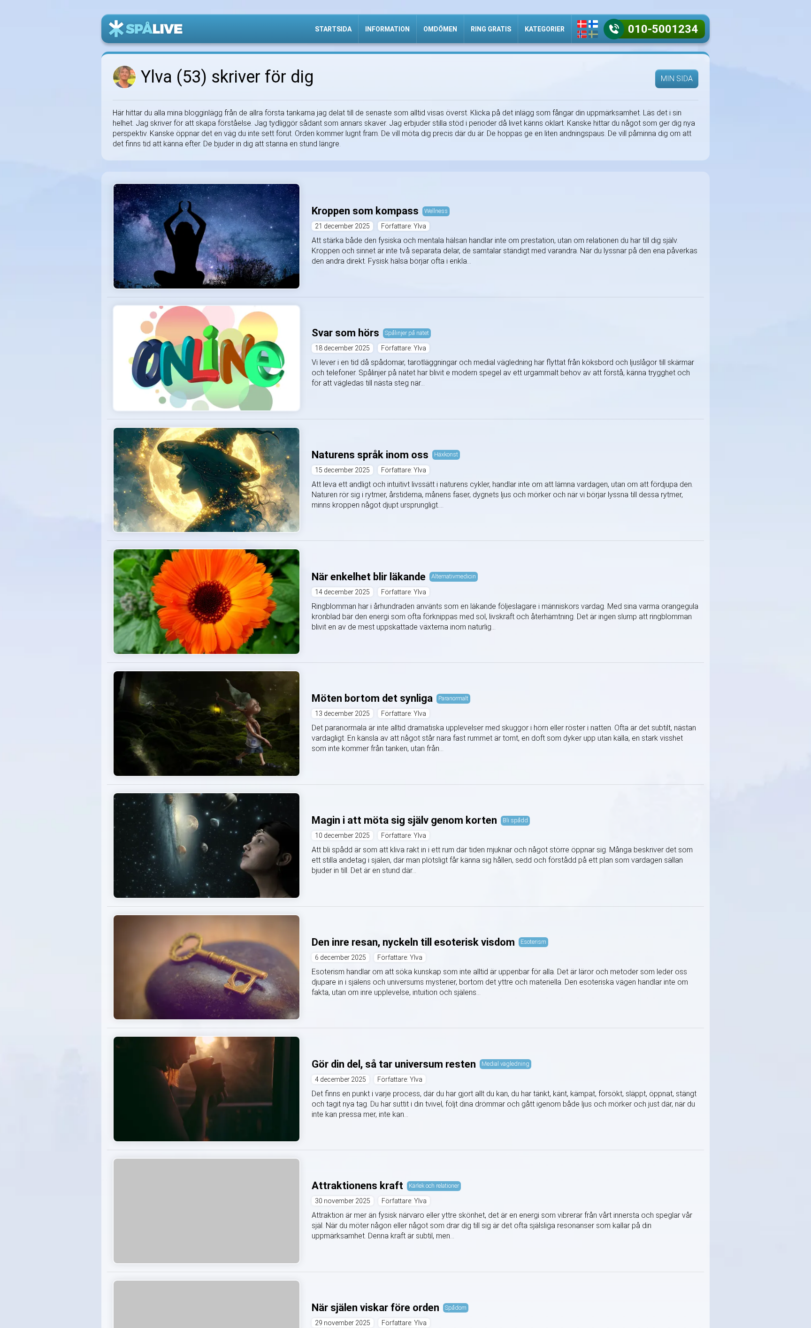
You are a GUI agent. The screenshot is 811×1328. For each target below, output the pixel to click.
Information (387, 29)
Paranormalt (453, 698)
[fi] (593, 24)
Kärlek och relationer (434, 1185)
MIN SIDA (677, 78)
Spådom (456, 1307)
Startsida (333, 29)
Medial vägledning (505, 1063)
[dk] (582, 24)
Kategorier (545, 29)
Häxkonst (446, 454)
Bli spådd (515, 820)
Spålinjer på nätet (407, 332)
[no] (582, 34)
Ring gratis (491, 29)
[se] (593, 34)
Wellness (436, 210)
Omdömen (440, 29)
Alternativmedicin (453, 576)
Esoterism (533, 941)
